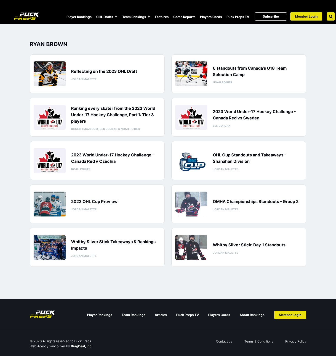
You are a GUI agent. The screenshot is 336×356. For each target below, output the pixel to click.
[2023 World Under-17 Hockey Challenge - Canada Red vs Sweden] (191, 117)
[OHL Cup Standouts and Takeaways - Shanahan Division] (191, 160)
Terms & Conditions (258, 341)
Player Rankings (79, 17)
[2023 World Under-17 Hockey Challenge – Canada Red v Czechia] (50, 160)
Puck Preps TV (238, 17)
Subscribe (271, 16)
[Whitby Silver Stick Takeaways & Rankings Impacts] (50, 247)
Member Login (306, 16)
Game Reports (184, 17)
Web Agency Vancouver (47, 346)
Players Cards (211, 17)
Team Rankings (134, 17)
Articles (161, 315)
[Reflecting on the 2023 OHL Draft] (50, 73)
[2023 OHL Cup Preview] (50, 204)
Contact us (224, 341)
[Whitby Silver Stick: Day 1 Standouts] (191, 247)
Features (162, 17)
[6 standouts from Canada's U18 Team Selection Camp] (191, 73)
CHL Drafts (104, 17)
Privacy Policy (295, 341)
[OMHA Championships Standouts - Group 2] (191, 204)
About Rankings (252, 315)
